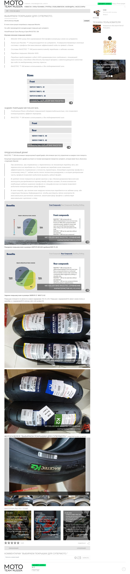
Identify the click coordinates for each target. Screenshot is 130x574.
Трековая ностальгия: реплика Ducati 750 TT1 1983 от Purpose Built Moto (47, 519)
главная (27, 3)
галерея (86, 20)
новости (27, 7)
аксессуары (80, 7)
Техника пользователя (107, 22)
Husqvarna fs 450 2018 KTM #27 (113, 25)
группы (48, 7)
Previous (3, 501)
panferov (26, 537)
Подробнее (24, 535)
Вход (114, 3)
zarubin (86, 537)
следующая (81, 548)
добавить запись (105, 3)
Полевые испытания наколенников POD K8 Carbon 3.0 (107, 66)
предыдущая (13, 548)
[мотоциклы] (13, 4)
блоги (45, 3)
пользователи (58, 7)
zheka (56, 537)
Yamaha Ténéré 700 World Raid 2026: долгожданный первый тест (17, 519)
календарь (69, 7)
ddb (7, 11)
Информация (36, 569)
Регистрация (121, 3)
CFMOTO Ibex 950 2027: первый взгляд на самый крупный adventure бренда (76, 518)
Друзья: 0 (105, 14)
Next (91, 501)
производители (36, 3)
